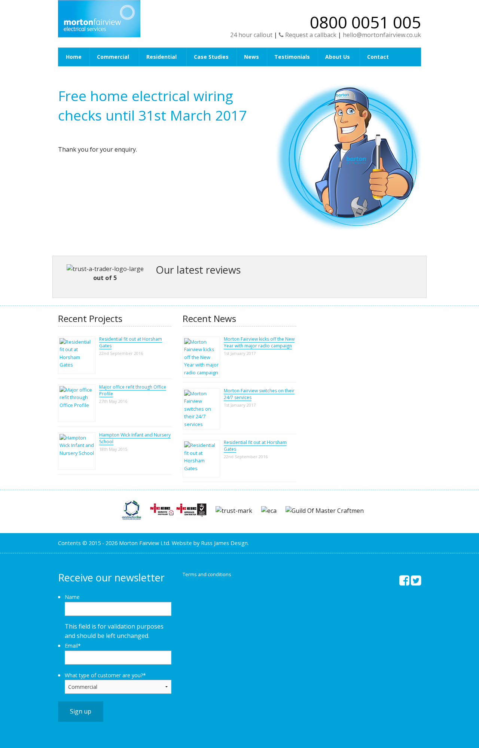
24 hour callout (251, 35)
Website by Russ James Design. (210, 543)
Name (72, 596)
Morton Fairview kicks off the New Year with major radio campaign (259, 342)
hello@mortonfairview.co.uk (382, 35)
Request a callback (310, 35)
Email (73, 645)
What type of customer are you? (105, 675)
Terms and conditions (207, 574)
